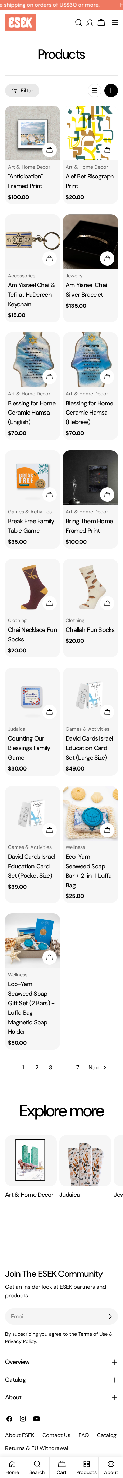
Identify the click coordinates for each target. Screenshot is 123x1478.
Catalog (107, 1435)
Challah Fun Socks (90, 630)
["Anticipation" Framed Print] (32, 133)
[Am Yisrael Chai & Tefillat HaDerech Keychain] (32, 241)
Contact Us (56, 1435)
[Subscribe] (110, 1316)
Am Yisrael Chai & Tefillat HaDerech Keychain (31, 294)
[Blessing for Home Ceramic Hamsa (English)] (32, 359)
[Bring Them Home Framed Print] (90, 477)
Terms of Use (93, 1334)
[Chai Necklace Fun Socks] (32, 586)
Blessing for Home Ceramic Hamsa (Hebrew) (89, 412)
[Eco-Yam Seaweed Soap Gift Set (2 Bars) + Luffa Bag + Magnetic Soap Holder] (32, 940)
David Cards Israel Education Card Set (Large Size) (89, 748)
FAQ (84, 1435)
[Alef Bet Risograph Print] (90, 133)
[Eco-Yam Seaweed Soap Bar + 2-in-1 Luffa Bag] (90, 813)
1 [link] (23, 1067)
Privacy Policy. (21, 1341)
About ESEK (19, 1435)
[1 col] (94, 90)
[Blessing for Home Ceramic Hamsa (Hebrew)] (90, 359)
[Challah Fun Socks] (90, 586)
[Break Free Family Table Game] (32, 477)
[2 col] (111, 90)
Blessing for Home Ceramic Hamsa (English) (31, 412)
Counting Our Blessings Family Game (29, 748)
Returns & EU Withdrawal (36, 1448)
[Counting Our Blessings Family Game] (32, 695)
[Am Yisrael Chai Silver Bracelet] (90, 241)
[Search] (78, 22)
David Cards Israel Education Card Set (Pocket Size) (31, 866)
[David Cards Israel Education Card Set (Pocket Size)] (32, 813)
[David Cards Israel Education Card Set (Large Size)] (90, 695)
